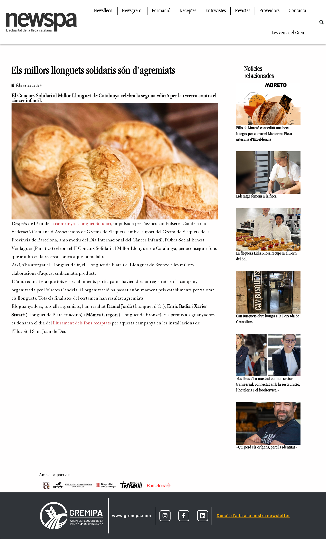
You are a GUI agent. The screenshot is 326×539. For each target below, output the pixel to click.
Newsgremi (132, 11)
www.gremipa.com (131, 515)
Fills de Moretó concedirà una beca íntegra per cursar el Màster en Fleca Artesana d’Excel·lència (264, 134)
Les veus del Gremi (289, 33)
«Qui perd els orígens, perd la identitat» (266, 447)
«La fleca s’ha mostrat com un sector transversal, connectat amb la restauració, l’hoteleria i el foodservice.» (268, 385)
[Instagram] (165, 515)
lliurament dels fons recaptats (82, 323)
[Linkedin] (202, 515)
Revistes (242, 11)
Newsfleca (103, 11)
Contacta (297, 11)
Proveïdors (269, 11)
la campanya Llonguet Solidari (80, 223)
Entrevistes (216, 11)
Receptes (188, 11)
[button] (321, 22)
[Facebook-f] (183, 515)
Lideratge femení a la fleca (256, 196)
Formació (161, 11)
